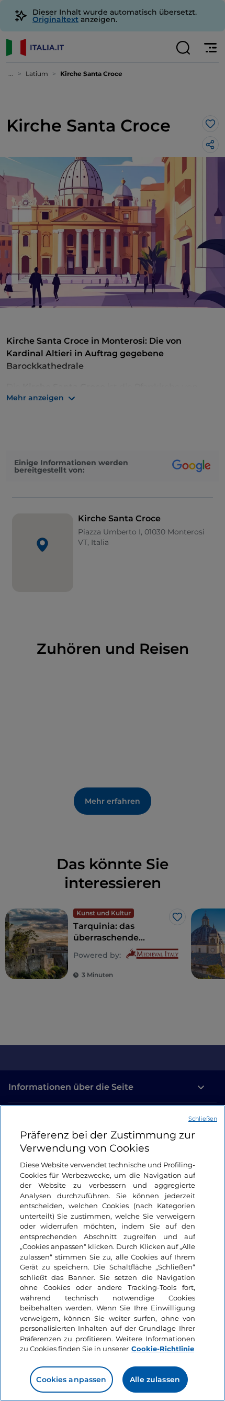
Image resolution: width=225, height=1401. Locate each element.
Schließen (202, 1118)
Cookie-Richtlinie (162, 1348)
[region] (112, 1253)
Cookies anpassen (71, 1379)
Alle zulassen (155, 1379)
